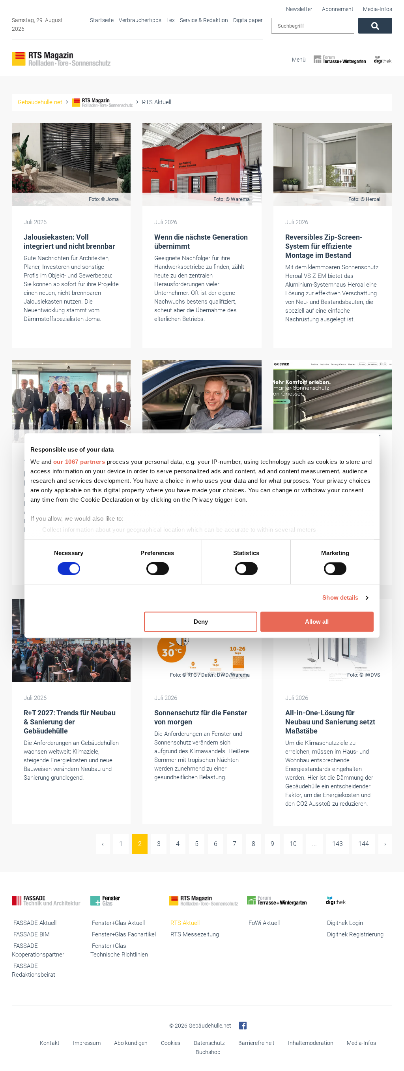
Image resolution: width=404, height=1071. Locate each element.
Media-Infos (377, 9)
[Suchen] (375, 26)
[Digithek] (383, 66)
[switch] (157, 569)
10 (293, 844)
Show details (340, 598)
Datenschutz (209, 1043)
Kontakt (50, 1043)
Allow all (317, 621)
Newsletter (299, 9)
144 (363, 844)
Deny (201, 621)
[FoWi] (340, 66)
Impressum (87, 1043)
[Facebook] (243, 1025)
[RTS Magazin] (61, 59)
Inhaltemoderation (310, 1043)
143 (337, 844)
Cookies (170, 1043)
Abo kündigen (131, 1043)
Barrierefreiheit (256, 1043)
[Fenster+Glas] (123, 901)
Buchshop (208, 1052)
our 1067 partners (79, 461)
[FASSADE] (45, 901)
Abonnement (338, 9)
